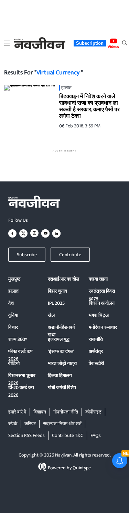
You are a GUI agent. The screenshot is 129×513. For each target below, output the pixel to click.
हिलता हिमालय (60, 375)
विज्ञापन (39, 412)
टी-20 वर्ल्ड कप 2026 (21, 391)
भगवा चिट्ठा (99, 315)
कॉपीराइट (93, 412)
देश (11, 303)
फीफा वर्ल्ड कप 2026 (20, 355)
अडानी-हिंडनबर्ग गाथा (61, 331)
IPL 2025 (56, 303)
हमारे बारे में (17, 412)
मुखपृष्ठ (14, 279)
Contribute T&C (67, 435)
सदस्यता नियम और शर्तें (62, 424)
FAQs (95, 435)
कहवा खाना (98, 279)
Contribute (70, 255)
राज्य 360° (17, 339)
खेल (51, 315)
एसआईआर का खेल (63, 279)
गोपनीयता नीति (65, 412)
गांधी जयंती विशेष (62, 387)
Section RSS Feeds (26, 435)
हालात (13, 291)
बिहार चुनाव (57, 291)
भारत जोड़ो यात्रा (62, 363)
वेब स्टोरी (96, 363)
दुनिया (13, 315)
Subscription (90, 43)
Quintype (82, 468)
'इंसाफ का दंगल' (61, 351)
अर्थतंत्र (96, 351)
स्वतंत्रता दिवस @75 (102, 295)
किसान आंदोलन (102, 303)
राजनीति (96, 339)
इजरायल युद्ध (58, 339)
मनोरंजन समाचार (103, 327)
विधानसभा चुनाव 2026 (21, 379)
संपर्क (12, 424)
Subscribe (27, 255)
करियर (30, 424)
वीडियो (14, 363)
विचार (13, 327)
